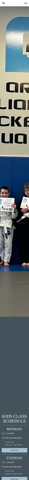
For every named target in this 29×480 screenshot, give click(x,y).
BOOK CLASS (14, 450)
